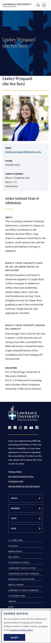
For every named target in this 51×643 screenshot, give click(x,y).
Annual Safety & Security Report (24, 486)
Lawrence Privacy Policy (21, 629)
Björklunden (15, 551)
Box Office (14, 557)
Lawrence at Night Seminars (23, 590)
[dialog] (26, 626)
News (11, 607)
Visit (14, 518)
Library (12, 601)
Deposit (15, 508)
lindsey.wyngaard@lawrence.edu (23, 151)
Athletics (13, 546)
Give (13, 528)
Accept (14, 637)
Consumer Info (15, 481)
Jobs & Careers (16, 585)
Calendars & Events (19, 562)
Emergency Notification (21, 579)
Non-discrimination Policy (21, 476)
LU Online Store (16, 596)
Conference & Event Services (23, 573)
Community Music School (22, 568)
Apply (14, 498)
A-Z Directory (15, 540)
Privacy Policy (15, 471)
